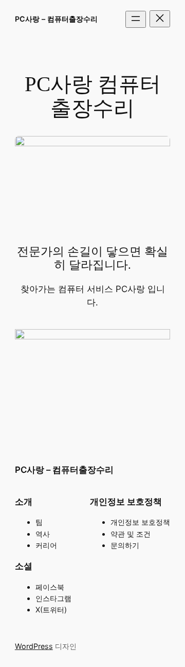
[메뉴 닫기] (160, 18)
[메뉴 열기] (135, 19)
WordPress (34, 646)
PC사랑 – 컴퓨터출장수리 (56, 18)
